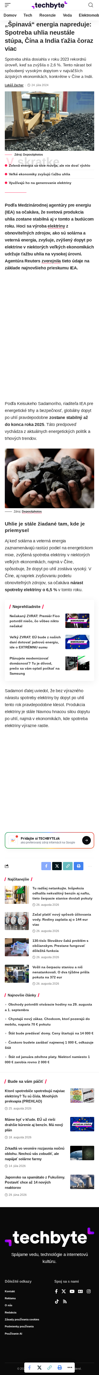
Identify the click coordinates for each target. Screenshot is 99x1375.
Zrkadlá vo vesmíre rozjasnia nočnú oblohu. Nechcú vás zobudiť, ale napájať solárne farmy (34, 1153)
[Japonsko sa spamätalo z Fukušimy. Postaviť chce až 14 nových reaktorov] (82, 1182)
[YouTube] (72, 1292)
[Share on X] (39, 1367)
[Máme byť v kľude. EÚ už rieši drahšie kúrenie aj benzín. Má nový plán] (82, 1124)
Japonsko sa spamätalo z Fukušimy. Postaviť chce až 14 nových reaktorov (35, 1182)
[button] (9, 5)
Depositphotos (33, 154)
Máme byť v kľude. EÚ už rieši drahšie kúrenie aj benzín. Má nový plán (34, 1124)
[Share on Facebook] (29, 1367)
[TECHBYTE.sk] (50, 5)
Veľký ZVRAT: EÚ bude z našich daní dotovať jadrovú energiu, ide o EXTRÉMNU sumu (35, 642)
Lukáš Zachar (14, 85)
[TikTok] (57, 1302)
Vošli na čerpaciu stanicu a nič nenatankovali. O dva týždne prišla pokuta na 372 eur (60, 972)
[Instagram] (88, 1292)
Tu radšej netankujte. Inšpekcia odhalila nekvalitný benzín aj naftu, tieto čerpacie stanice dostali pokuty (62, 893)
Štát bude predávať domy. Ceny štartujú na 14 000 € (50, 1033)
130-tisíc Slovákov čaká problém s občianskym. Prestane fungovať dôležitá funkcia (60, 946)
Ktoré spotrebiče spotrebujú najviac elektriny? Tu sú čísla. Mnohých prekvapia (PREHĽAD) (35, 1096)
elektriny (56, 226)
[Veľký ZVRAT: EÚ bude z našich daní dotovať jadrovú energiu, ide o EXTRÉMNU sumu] (77, 642)
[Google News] (80, 1292)
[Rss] (65, 1302)
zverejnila (51, 261)
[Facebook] (56, 1292)
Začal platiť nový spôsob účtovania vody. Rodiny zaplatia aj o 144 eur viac (61, 919)
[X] (64, 1292)
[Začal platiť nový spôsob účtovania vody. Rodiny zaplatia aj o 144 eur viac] (17, 921)
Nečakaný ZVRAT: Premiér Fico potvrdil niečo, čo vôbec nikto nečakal (35, 621)
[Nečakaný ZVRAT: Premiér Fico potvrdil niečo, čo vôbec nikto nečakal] (77, 621)
